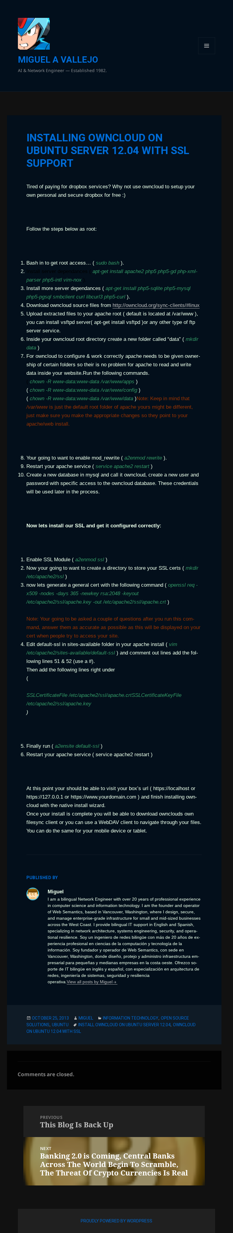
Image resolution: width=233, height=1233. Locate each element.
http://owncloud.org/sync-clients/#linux (156, 305)
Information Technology (130, 1018)
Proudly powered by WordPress (116, 1220)
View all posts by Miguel (90, 981)
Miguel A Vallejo (58, 59)
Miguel (86, 1018)
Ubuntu (60, 1024)
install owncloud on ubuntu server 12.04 (124, 1024)
